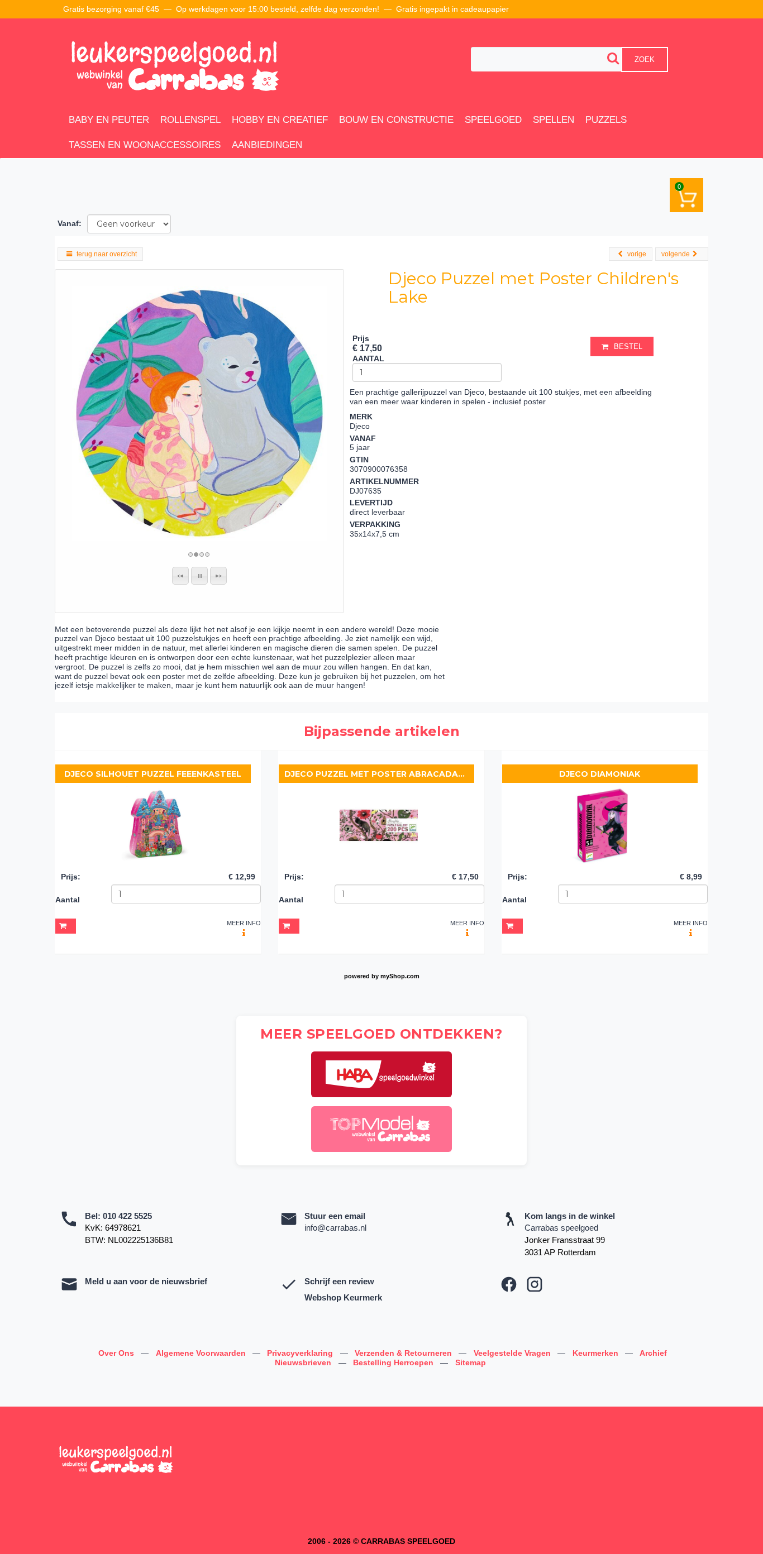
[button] (180, 576)
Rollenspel (190, 119)
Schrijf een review (339, 1281)
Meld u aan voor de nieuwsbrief (146, 1281)
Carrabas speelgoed (561, 1227)
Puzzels (606, 119)
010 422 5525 (127, 1216)
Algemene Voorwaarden (202, 1353)
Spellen (553, 119)
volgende (675, 254)
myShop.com (399, 976)
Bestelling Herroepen (394, 1362)
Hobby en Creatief (280, 119)
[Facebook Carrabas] (509, 1284)
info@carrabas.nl (335, 1227)
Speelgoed (493, 119)
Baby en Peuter (109, 119)
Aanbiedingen (267, 145)
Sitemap (470, 1362)
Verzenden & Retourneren (404, 1353)
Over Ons (117, 1353)
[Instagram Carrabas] (534, 1284)
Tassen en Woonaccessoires (145, 145)
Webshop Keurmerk (343, 1297)
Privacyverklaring (301, 1353)
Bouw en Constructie (396, 119)
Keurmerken (597, 1353)
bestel (628, 346)
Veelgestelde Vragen (513, 1353)
